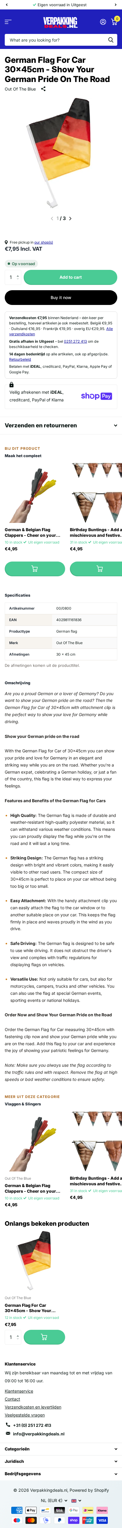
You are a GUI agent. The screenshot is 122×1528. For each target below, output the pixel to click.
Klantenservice (19, 1391)
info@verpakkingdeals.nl (39, 1433)
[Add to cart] (35, 569)
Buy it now (61, 297)
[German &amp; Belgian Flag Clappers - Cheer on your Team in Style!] (35, 493)
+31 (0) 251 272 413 (32, 1425)
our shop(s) (43, 242)
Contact (12, 1398)
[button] (19, 272)
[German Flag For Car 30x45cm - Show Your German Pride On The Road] (35, 1261)
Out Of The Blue (20, 88)
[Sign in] (103, 22)
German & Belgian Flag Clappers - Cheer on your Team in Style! (30, 532)
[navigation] (6, 4)
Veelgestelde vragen (25, 1414)
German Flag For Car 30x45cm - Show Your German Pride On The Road (32, 1308)
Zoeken (110, 40)
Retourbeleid (20, 359)
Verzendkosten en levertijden (33, 1406)
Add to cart (71, 277)
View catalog (8, 21)
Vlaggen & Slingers (23, 1104)
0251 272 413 (75, 341)
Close (61, 1449)
